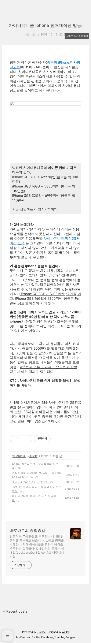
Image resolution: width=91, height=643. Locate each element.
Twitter (36, 637)
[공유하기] (22, 438)
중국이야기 (19, 456)
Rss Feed (20, 637)
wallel (65, 631)
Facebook (47, 637)
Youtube (59, 637)
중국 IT (33, 456)
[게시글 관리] (27, 438)
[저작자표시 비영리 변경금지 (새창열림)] (56, 438)
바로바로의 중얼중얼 (27, 530)
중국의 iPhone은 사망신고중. (30, 482)
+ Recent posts (15, 611)
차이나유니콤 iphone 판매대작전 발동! (46, 25)
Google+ (70, 637)
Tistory (41, 631)
